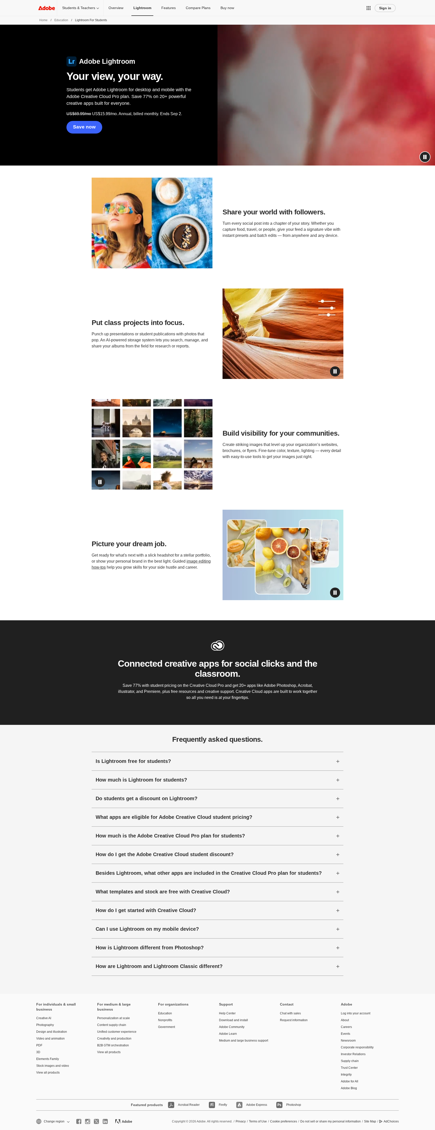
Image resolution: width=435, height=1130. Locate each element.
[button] (369, 8)
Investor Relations (353, 1054)
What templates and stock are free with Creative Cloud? (163, 891)
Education (61, 20)
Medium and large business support (242, 1040)
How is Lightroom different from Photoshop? (150, 947)
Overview (115, 8)
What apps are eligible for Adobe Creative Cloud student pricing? (174, 817)
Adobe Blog (349, 1088)
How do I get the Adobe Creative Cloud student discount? (165, 854)
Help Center (227, 1013)
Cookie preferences (283, 1121)
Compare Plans (198, 8)
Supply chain (350, 1061)
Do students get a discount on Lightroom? (146, 798)
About (345, 1020)
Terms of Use (258, 1121)
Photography (45, 1025)
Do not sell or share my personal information (330, 1121)
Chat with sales (290, 1013)
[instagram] (87, 1121)
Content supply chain (111, 1025)
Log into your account (355, 1013)
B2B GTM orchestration (113, 1045)
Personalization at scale (113, 1018)
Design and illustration (51, 1032)
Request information (294, 1020)
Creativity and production (114, 1038)
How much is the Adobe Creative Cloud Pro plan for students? (170, 835)
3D (38, 1052)
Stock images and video (52, 1066)
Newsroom (348, 1040)
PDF (39, 1045)
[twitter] (96, 1121)
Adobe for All (349, 1081)
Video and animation (50, 1038)
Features (168, 8)
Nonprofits (165, 1020)
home (43, 20)
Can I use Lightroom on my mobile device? (147, 929)
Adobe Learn (228, 1034)
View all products (48, 1072)
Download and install (233, 1020)
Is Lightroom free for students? (133, 761)
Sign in (385, 8)
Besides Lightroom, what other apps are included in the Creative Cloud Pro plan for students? (209, 873)
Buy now (227, 8)
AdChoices (391, 1121)
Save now (84, 127)
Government (166, 1027)
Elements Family (47, 1059)
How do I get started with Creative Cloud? (146, 910)
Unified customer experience (116, 1032)
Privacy (241, 1121)
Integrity (346, 1074)
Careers (346, 1027)
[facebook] (78, 1121)
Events (345, 1034)
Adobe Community (231, 1027)
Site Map (370, 1121)
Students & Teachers (78, 8)
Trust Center (349, 1068)
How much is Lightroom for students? (141, 780)
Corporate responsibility (357, 1047)
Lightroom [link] (142, 8)
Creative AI (43, 1018)
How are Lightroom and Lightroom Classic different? (159, 966)
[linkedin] (105, 1121)
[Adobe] (46, 8)
